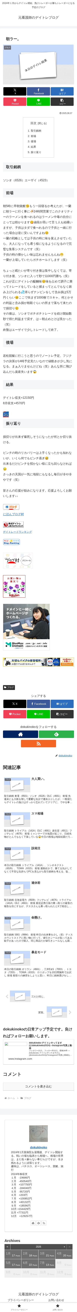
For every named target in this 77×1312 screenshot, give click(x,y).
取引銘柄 (36, 130)
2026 (38, 1246)
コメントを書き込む (38, 1086)
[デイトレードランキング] (13, 526)
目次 (33, 123)
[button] (62, 101)
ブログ (10, 687)
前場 (33, 136)
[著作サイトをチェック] (20, 734)
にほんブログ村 (13, 514)
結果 (33, 146)
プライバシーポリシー (21, 1300)
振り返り (36, 152)
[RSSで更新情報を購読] (38, 743)
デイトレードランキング (17, 531)
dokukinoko (38, 1147)
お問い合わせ (56, 1300)
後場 (33, 141)
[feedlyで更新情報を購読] (56, 734)
